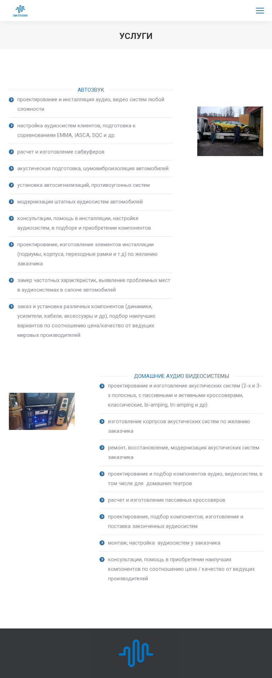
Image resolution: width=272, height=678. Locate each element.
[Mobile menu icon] (260, 11)
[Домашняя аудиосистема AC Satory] (42, 411)
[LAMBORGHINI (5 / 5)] (230, 131)
